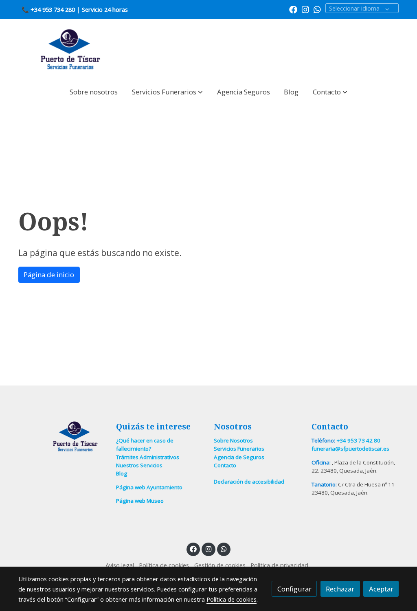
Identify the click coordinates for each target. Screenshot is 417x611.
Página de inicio (49, 274)
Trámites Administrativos (147, 457)
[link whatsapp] (317, 9)
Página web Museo (140, 500)
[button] (167, 92)
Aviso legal (119, 565)
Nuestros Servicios (139, 465)
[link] (70, 49)
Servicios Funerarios (239, 448)
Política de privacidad (279, 565)
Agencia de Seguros (239, 457)
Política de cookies (164, 565)
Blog (121, 473)
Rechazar (340, 588)
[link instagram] (305, 9)
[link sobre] (62, 436)
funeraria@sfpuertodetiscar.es (350, 448)
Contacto (225, 465)
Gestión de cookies (220, 565)
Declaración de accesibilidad (249, 481)
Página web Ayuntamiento (149, 487)
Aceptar (381, 588)
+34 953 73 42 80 (358, 440)
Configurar (294, 588)
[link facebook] (293, 9)
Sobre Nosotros (233, 440)
